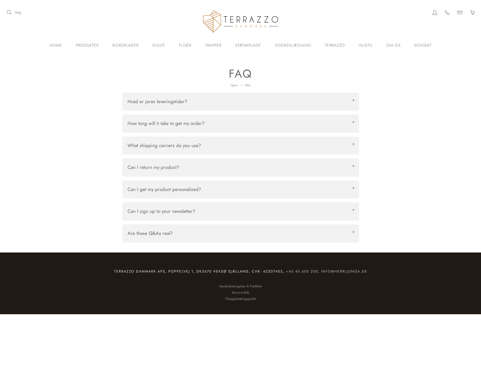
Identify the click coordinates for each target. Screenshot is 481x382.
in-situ (366, 45)
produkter (87, 45)
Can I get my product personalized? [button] (164, 189)
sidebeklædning (293, 45)
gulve (158, 45)
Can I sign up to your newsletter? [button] (161, 211)
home (56, 45)
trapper (213, 45)
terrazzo (335, 45)
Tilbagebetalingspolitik (240, 298)
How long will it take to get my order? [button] (166, 123)
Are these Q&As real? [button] (150, 233)
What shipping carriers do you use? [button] (164, 145)
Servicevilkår (240, 292)
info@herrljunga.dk (344, 271)
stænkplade (248, 45)
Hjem (234, 85)
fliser (185, 45)
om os (393, 45)
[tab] (241, 101)
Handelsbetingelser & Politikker (240, 286)
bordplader (125, 45)
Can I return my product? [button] (153, 167)
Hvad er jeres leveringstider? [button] (157, 101)
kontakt (423, 45)
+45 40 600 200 (302, 271)
